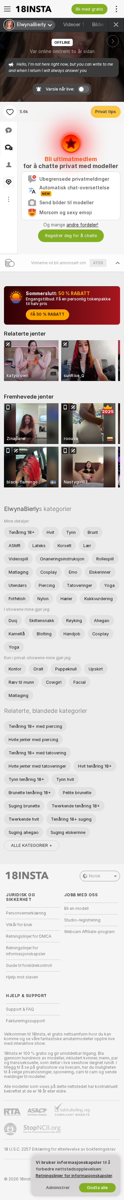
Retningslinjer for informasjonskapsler (25, 951)
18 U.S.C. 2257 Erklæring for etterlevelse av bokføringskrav (60, 1149)
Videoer (73, 25)
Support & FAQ (20, 1009)
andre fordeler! (82, 224)
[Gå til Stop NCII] (42, 1129)
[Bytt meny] (7, 9)
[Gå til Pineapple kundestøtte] (11, 1129)
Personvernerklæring (26, 913)
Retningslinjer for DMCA (28, 936)
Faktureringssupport (25, 1021)
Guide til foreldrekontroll (29, 965)
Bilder (101, 25)
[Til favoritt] (10, 111)
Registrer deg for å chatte (71, 235)
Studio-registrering (82, 920)
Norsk (95, 876)
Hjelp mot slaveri (22, 977)
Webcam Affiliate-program (89, 931)
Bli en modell (76, 908)
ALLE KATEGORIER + (31, 845)
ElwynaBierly (21, 508)
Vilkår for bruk (19, 924)
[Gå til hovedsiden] (38, 9)
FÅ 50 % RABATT (47, 314)
